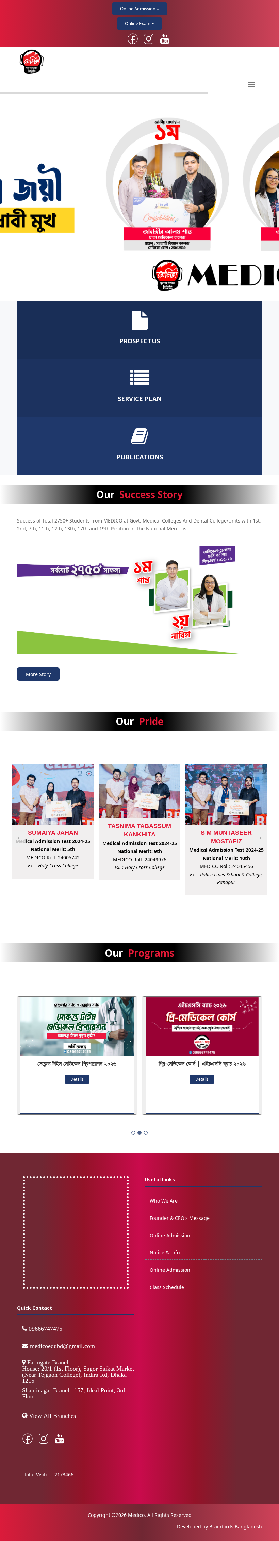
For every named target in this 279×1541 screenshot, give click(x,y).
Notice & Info (165, 1252)
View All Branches (52, 1416)
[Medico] (139, 600)
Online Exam (138, 23)
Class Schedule (167, 1287)
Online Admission (138, 8)
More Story (38, 674)
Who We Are (164, 1200)
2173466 (63, 1474)
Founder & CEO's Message (180, 1218)
